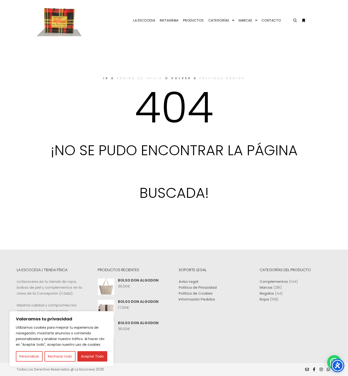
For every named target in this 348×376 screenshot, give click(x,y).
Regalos (267, 293)
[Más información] (303, 21)
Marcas (266, 287)
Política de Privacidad (198, 287)
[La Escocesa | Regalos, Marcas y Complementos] (60, 20)
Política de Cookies (196, 293)
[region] (61, 339)
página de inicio (140, 78)
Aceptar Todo (92, 356)
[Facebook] (314, 369)
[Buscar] (295, 21)
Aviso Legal (188, 281)
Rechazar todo (60, 356)
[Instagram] (321, 369)
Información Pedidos (197, 299)
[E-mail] (307, 369)
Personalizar (29, 356)
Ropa (264, 299)
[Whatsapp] (328, 369)
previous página (222, 78)
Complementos (274, 281)
